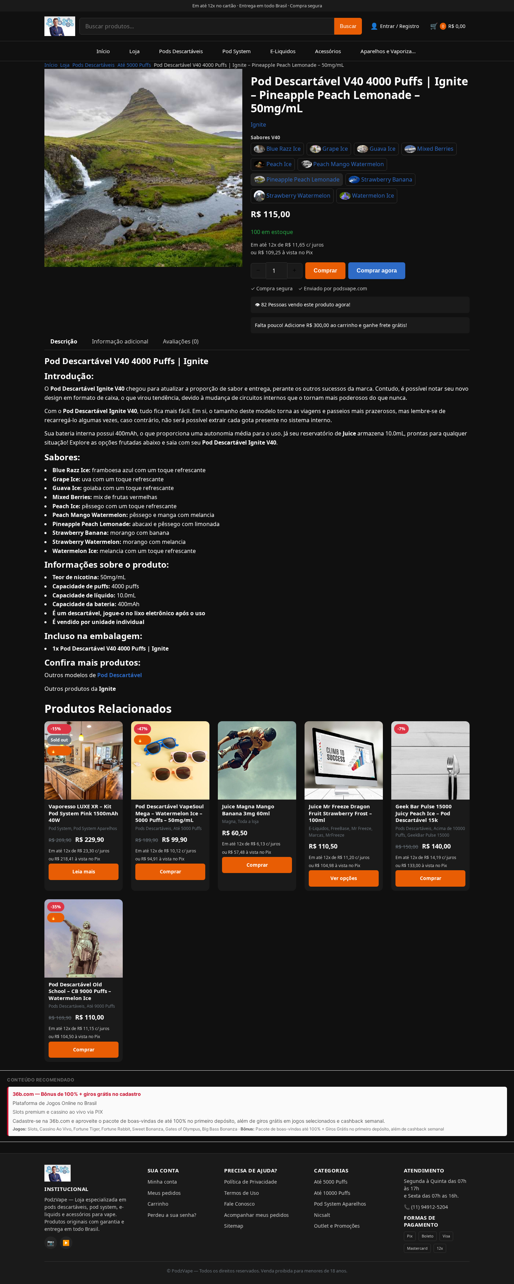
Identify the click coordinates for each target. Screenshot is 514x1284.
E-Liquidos (282, 51)
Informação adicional (120, 341)
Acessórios (328, 51)
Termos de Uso (241, 1193)
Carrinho (158, 1203)
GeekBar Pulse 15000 (428, 835)
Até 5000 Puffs (134, 65)
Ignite (258, 124)
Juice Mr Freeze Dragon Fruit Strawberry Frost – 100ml (340, 813)
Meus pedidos (164, 1193)
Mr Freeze (361, 828)
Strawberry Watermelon (298, 195)
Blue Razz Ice (283, 148)
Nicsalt (322, 1215)
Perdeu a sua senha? (172, 1215)
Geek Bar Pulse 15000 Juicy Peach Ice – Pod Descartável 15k (423, 813)
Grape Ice (335, 148)
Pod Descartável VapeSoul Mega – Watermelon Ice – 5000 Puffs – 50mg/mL (169, 813)
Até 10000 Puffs (332, 1193)
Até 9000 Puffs (101, 1006)
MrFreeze (335, 835)
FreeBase (340, 828)
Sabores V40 (265, 137)
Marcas (316, 835)
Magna (229, 821)
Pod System (236, 51)
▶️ (66, 1243)
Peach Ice (279, 164)
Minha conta (162, 1181)
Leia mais (83, 871)
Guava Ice (382, 148)
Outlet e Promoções (337, 1225)
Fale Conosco (239, 1203)
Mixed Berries (435, 148)
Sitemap (233, 1225)
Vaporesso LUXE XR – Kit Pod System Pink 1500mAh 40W (83, 813)
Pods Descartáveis (181, 51)
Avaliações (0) (181, 341)
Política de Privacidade (250, 1181)
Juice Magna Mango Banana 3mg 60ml (248, 810)
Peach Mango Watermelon (348, 164)
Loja (134, 51)
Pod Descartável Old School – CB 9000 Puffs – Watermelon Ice (80, 991)
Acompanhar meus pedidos (256, 1215)
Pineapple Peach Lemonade (303, 179)
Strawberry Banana (386, 179)
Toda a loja (248, 821)
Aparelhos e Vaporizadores (392, 51)
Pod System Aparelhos (95, 828)
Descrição (63, 341)
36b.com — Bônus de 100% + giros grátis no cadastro (77, 1094)
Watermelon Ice (373, 195)
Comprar (325, 271)
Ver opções (343, 878)
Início (103, 51)
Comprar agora (377, 271)
